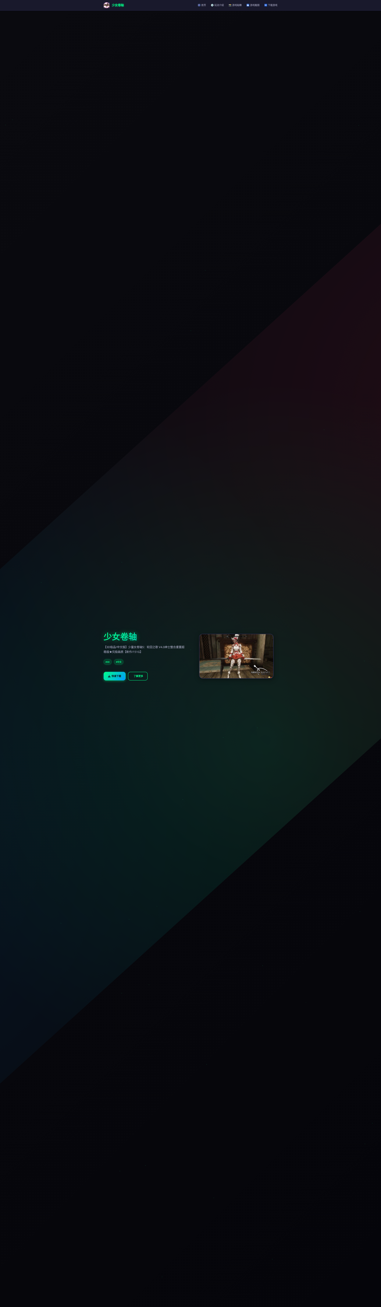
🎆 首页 (202, 5)
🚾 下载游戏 (270, 5)
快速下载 (116, 676)
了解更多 (138, 676)
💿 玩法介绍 (217, 5)
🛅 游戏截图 (253, 5)
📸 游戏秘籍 (235, 5)
